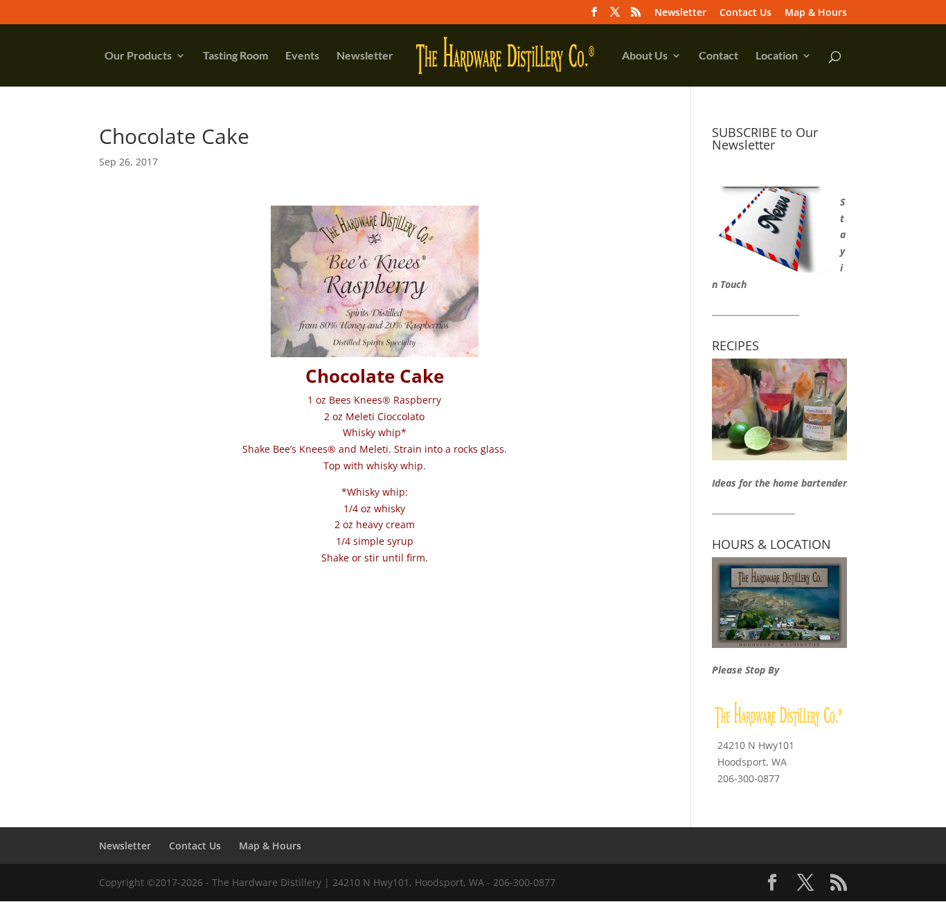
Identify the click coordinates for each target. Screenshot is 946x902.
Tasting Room (235, 56)
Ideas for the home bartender (779, 482)
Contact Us (745, 13)
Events (302, 56)
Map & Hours (816, 13)
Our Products (138, 56)
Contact (718, 56)
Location (777, 56)
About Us (645, 56)
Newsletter (680, 13)
